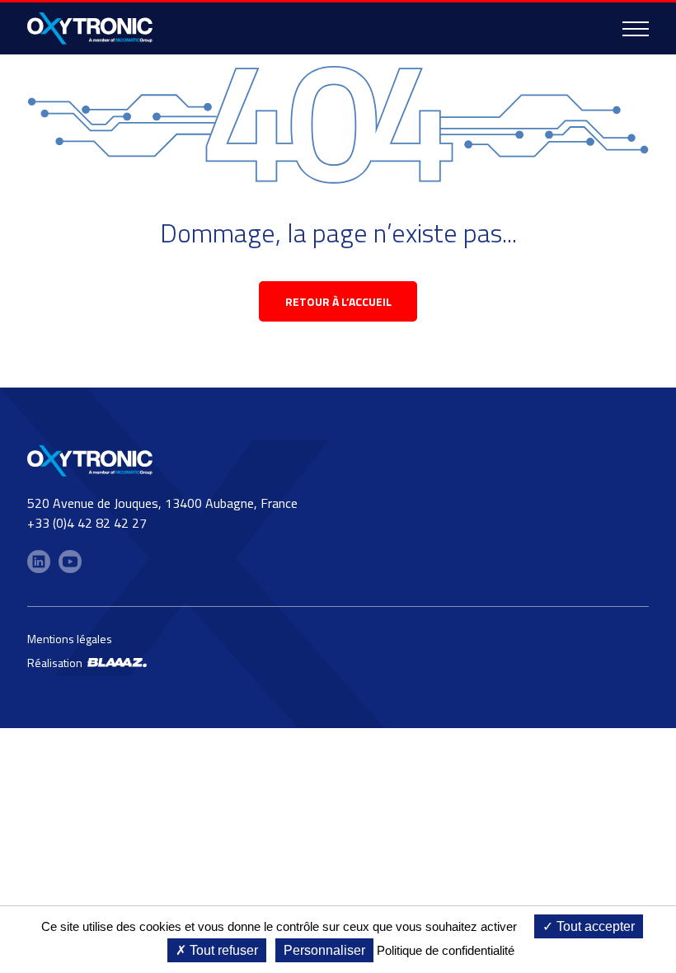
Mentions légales (69, 638)
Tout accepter (594, 926)
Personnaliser (324, 950)
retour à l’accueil (338, 301)
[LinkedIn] (38, 561)
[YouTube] (70, 561)
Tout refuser (222, 950)
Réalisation (57, 662)
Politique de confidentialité (445, 950)
